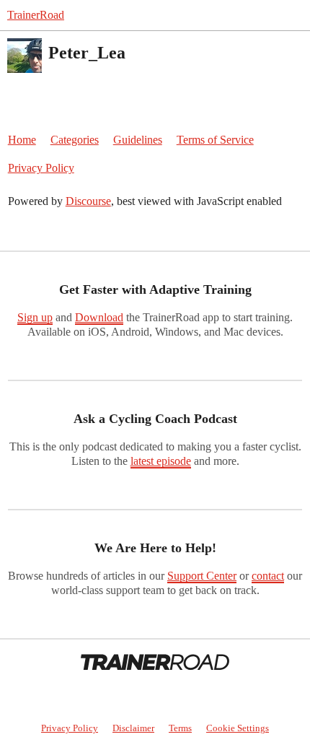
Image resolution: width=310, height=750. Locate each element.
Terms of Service (215, 140)
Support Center (201, 576)
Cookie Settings (237, 728)
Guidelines (137, 140)
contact (268, 576)
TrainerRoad (35, 15)
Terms (180, 728)
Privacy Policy (41, 168)
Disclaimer (133, 728)
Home (22, 140)
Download (99, 317)
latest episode (160, 461)
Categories (74, 140)
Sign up (35, 317)
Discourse (88, 201)
